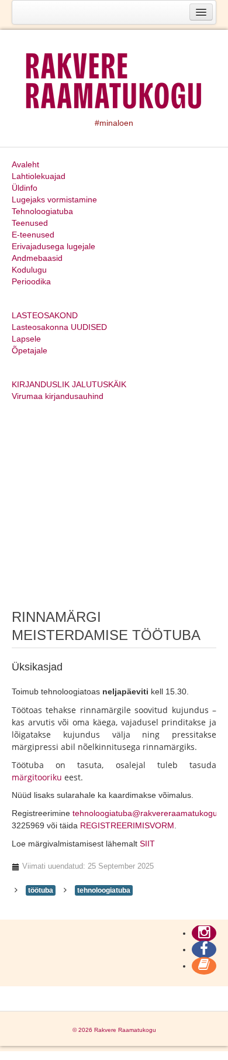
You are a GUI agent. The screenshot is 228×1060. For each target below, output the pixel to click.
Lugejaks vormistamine (54, 199)
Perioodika (31, 281)
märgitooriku (37, 777)
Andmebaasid (37, 258)
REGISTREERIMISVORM (127, 825)
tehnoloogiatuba (103, 890)
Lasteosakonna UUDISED (59, 327)
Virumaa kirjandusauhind (57, 396)
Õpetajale (29, 350)
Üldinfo (24, 187)
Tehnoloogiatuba (42, 211)
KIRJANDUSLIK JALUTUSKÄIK (69, 384)
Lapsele (26, 338)
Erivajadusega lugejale (53, 246)
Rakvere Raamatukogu (125, 1030)
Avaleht (25, 164)
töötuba (40, 890)
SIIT (147, 843)
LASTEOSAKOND (45, 315)
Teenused (30, 223)
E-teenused (33, 234)
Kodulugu (29, 269)
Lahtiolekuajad (38, 176)
